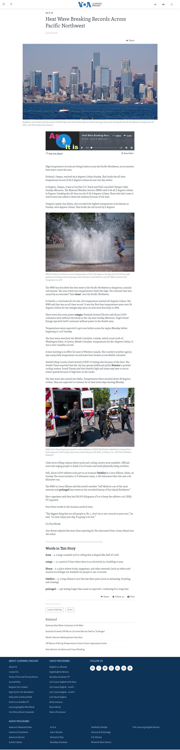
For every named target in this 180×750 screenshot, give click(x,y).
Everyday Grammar (58, 742)
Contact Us (13, 672)
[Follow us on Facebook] (92, 668)
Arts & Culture (15, 742)
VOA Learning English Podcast (146, 727)
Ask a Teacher (56, 732)
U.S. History (96, 737)
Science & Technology (101, 732)
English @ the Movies (59, 672)
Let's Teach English (57, 697)
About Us (13, 667)
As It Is (49, 13)
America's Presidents (18, 732)
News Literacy (55, 702)
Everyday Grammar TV (59, 677)
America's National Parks (20, 727)
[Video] (164, 5)
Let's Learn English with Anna (62, 682)
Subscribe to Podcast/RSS (20, 697)
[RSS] (117, 668)
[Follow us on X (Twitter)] (98, 668)
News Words (55, 707)
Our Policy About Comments (21, 712)
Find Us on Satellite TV (19, 702)
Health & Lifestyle (99, 727)
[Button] (130, 40)
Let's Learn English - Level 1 (61, 687)
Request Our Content (18, 687)
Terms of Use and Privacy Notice (23, 677)
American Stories (17, 737)
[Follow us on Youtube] (105, 668)
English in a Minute (58, 667)
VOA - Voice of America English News (101, 139)
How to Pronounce (57, 712)
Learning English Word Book (22, 707)
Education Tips (57, 737)
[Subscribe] (129, 668)
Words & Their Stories (101, 742)
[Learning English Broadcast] (156, 5)
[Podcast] (123, 668)
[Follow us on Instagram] (111, 668)
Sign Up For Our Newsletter (21, 692)
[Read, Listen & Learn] (172, 5)
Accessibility (14, 682)
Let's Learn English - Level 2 (61, 692)
